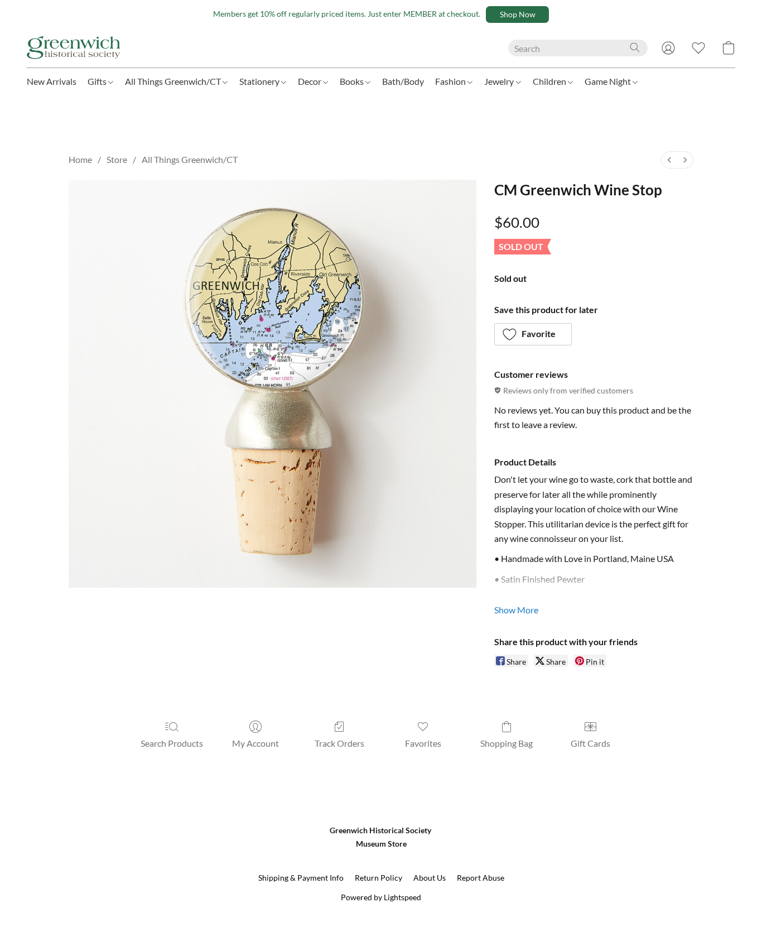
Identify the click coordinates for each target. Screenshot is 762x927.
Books (352, 81)
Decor (310, 81)
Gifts (98, 81)
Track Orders (339, 743)
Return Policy (378, 877)
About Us (429, 877)
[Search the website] (634, 47)
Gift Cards (590, 743)
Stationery (260, 81)
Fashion (451, 81)
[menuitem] (669, 160)
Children (550, 81)
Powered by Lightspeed (381, 897)
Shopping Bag (506, 743)
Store (117, 159)
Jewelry (499, 81)
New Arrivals (51, 81)
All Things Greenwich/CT (174, 81)
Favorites (423, 743)
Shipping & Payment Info (301, 877)
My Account (255, 743)
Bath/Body (403, 81)
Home (80, 159)
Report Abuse (480, 877)
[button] (517, 14)
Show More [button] (516, 609)
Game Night (609, 81)
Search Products (172, 743)
